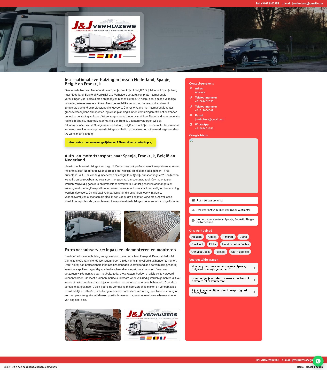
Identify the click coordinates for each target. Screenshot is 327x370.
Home (300, 367)
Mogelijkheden (314, 367)
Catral (243, 237)
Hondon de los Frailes (235, 244)
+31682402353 (270, 3)
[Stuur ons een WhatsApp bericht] (318, 361)
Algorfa (212, 237)
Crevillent (197, 244)
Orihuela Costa (200, 252)
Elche (212, 244)
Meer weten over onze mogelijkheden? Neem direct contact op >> (110, 142)
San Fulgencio (240, 252)
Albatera (196, 237)
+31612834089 (204, 110)
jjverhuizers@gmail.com (307, 3)
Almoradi (228, 237)
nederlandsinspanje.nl (36, 366)
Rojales (220, 252)
